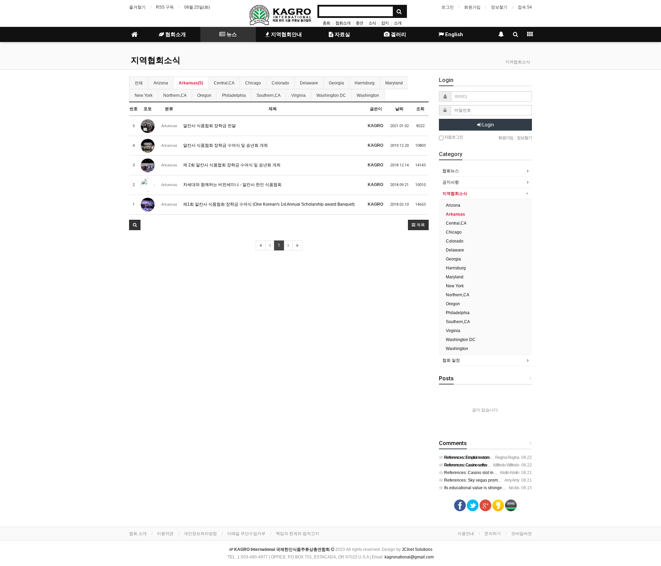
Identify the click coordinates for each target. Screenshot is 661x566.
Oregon (204, 95)
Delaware (309, 83)
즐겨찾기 (137, 7)
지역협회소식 (155, 60)
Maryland (394, 83)
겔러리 (397, 34)
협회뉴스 (450, 170)
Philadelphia (234, 95)
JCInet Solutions (417, 549)
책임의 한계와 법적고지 (297, 533)
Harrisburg (365, 83)
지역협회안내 (286, 34)
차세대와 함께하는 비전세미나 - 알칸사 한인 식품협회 (232, 184)
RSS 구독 (165, 7)
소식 (372, 23)
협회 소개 (138, 533)
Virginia (298, 95)
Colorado (280, 83)
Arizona (161, 83)
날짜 (399, 108)
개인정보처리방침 (200, 533)
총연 (359, 23)
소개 (397, 23)
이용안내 (466, 533)
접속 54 (525, 7)
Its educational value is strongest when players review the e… (501, 487)
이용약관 (165, 533)
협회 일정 (451, 360)
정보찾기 (499, 7)
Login (487, 124)
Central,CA (224, 83)
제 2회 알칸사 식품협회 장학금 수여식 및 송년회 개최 (232, 165)
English (453, 34)
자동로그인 (453, 137)
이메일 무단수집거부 (246, 533)
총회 (326, 23)
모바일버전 (521, 533)
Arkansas (455, 214)
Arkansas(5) (191, 83)
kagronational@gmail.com (409, 557)
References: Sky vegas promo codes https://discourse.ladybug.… (504, 480)
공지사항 (450, 182)
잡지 (385, 23)
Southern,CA (268, 95)
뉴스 (231, 34)
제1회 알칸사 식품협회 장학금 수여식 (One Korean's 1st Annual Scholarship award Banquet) (269, 204)
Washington (368, 95)
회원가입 (472, 7)
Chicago (253, 83)
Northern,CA (175, 95)
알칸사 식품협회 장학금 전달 (209, 125)
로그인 (447, 7)
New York (144, 95)
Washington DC (331, 95)
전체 (139, 83)
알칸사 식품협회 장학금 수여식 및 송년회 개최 (225, 145)
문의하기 (492, 533)
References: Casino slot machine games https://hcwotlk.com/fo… (504, 472)
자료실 (341, 34)
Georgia (336, 83)
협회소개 (342, 23)
